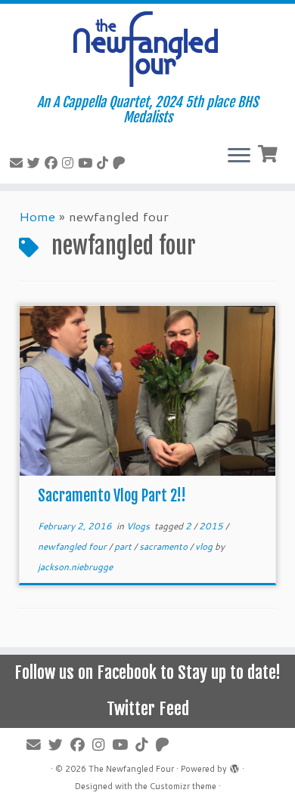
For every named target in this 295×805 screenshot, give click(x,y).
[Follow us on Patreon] (121, 162)
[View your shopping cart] (269, 152)
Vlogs (139, 526)
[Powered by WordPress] (234, 765)
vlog (205, 546)
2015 (212, 526)
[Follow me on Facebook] (53, 162)
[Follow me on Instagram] (70, 162)
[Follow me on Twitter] (36, 162)
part (124, 546)
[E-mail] (18, 162)
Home (37, 216)
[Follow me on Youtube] (87, 162)
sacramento (164, 546)
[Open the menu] (239, 156)
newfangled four (73, 546)
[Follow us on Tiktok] (105, 162)
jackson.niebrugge (75, 566)
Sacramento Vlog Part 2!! (112, 495)
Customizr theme (183, 786)
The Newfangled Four (131, 769)
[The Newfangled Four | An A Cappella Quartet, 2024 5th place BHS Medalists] (147, 49)
